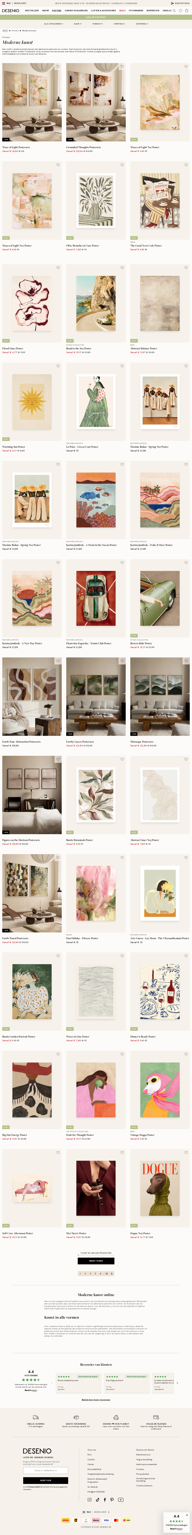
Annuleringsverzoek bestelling (145, 1479)
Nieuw (45, 10)
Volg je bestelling (144, 1459)
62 (107, 1273)
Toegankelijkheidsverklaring (101, 1474)
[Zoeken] (174, 11)
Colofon (91, 1459)
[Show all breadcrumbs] (5, 30)
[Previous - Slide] (52, 1383)
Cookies (140, 1469)
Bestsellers (32, 10)
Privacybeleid (142, 1474)
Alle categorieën (52, 24)
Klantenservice (143, 1454)
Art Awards (93, 1487)
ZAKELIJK (167, 10)
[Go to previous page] (80, 1273)
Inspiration (153, 10)
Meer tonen (96, 1261)
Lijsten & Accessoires (103, 10)
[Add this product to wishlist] (58, 66)
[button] (176, 1522)
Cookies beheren (144, 1485)
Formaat (97, 24)
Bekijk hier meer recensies (96, 1399)
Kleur (76, 24)
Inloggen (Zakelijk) (96, 1492)
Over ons (92, 1450)
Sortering (141, 24)
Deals (122, 10)
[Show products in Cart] (187, 10)
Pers (90, 1454)
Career (91, 1464)
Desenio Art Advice (145, 1450)
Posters (56, 10)
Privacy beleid (34, 1487)
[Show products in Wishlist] (180, 10)
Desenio (104, 1527)
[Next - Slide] (177, 1383)
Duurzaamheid (94, 1469)
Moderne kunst (29, 30)
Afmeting (118, 24)
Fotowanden (136, 10)
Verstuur (45, 1480)
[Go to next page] (111, 1273)
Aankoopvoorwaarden (146, 1464)
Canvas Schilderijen (76, 10)
